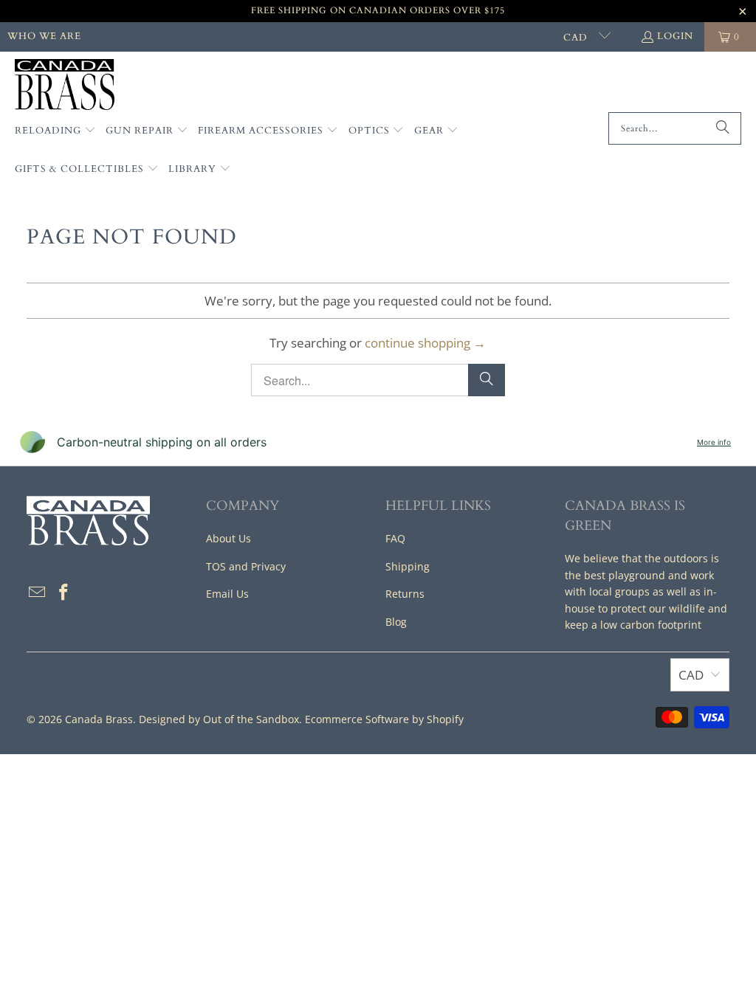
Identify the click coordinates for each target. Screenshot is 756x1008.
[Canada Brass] (64, 85)
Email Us (227, 594)
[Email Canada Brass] (38, 592)
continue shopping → (425, 342)
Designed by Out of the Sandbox (219, 719)
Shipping (407, 566)
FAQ (395, 538)
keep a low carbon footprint (633, 625)
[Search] (722, 128)
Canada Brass (99, 719)
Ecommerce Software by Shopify (384, 719)
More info (714, 442)
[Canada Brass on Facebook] (63, 592)
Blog (396, 622)
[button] (55, 131)
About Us (228, 538)
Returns (405, 594)
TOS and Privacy (246, 566)
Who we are (44, 36)
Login (675, 36)
